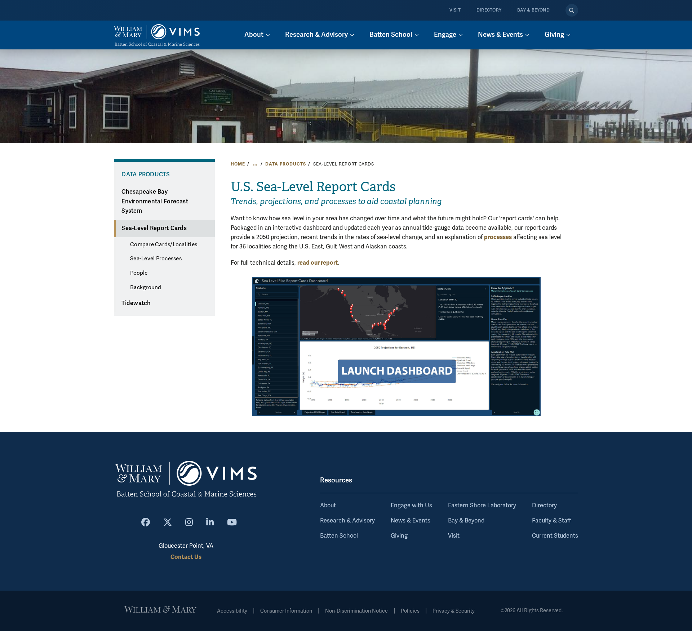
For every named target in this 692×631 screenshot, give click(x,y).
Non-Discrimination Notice (356, 611)
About (328, 505)
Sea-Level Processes (156, 258)
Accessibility (232, 611)
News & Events (410, 520)
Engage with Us (411, 505)
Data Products (285, 164)
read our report (317, 262)
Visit (455, 10)
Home (238, 164)
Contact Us (185, 557)
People (139, 273)
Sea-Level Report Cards (154, 228)
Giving (399, 535)
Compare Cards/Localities (163, 244)
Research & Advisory (347, 520)
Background (145, 287)
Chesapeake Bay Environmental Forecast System (154, 201)
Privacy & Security (453, 611)
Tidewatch (136, 303)
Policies (410, 611)
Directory (488, 10)
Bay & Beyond (533, 10)
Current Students (555, 535)
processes (498, 237)
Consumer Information (286, 611)
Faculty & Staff (551, 520)
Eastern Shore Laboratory (482, 505)
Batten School (339, 535)
